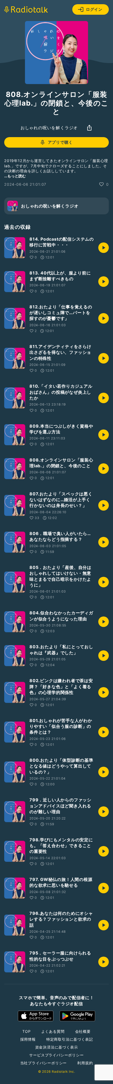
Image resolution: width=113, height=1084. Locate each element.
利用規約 (85, 1063)
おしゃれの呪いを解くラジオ (49, 127)
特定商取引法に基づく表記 (69, 1039)
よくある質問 (53, 1031)
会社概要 (83, 1031)
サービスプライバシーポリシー (56, 1055)
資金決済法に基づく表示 (56, 1047)
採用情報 (28, 1039)
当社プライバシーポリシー (43, 1063)
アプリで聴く (60, 142)
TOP (26, 1031)
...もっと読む (15, 176)
